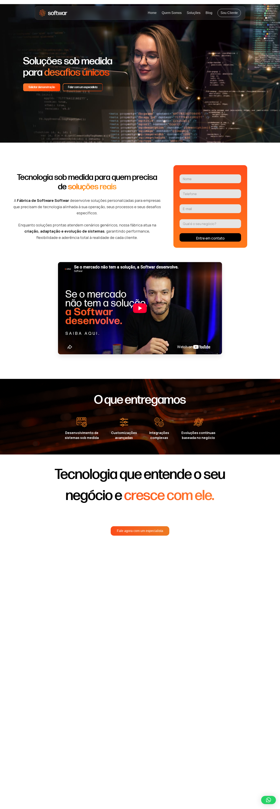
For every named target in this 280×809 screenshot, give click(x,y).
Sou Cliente (229, 13)
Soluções (193, 13)
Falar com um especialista (82, 87)
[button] (268, 800)
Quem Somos (172, 13)
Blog (209, 13)
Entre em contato (210, 238)
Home (152, 13)
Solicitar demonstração (41, 87)
